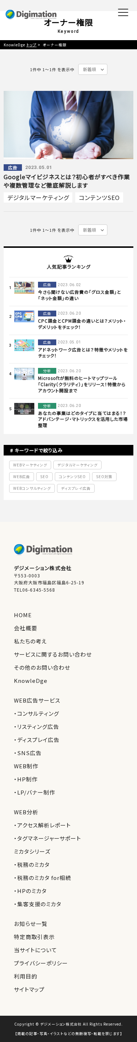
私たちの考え (30, 641)
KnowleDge (30, 680)
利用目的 (25, 976)
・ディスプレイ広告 (37, 739)
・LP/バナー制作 (34, 792)
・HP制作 (26, 779)
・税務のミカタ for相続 (42, 877)
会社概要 (25, 628)
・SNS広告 (28, 753)
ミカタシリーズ (32, 851)
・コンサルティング (36, 713)
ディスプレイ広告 (76, 488)
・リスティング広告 (36, 726)
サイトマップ (29, 989)
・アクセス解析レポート (42, 825)
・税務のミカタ (32, 864)
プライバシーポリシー (41, 963)
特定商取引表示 (34, 937)
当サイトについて (35, 950)
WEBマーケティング (30, 465)
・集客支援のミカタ (37, 904)
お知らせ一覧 (30, 923)
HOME (23, 615)
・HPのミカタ (30, 891)
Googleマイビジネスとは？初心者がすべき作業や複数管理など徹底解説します (67, 180)
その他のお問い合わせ (42, 667)
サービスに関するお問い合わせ (53, 654)
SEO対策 (104, 476)
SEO (44, 476)
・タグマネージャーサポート (47, 838)
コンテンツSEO (99, 197)
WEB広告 (21, 476)
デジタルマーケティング (38, 197)
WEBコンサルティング (32, 488)
